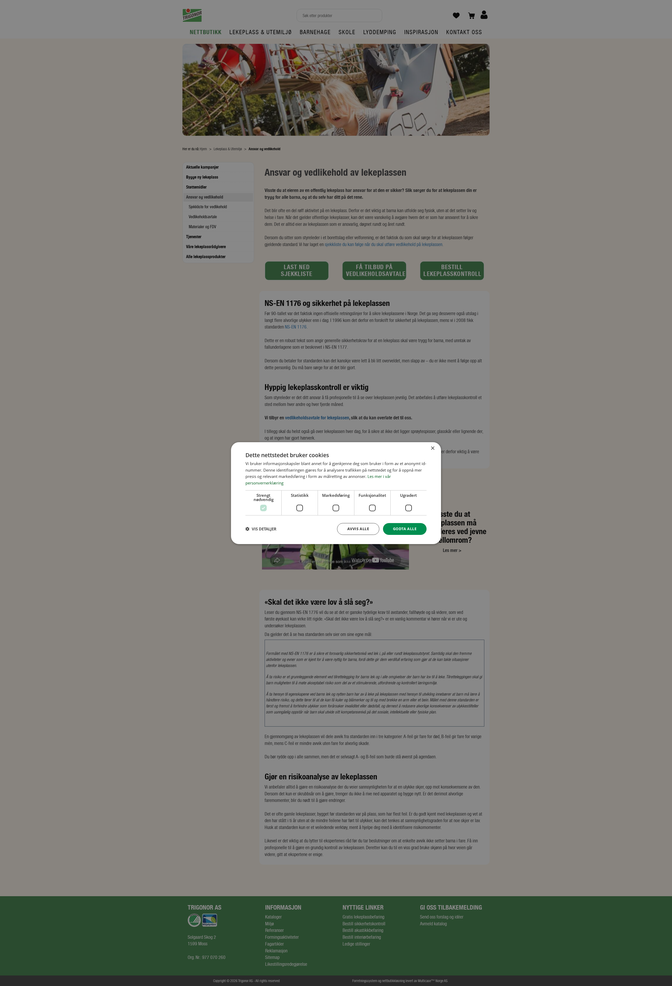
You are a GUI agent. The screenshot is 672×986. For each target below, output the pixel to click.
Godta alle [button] (405, 528)
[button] (260, 529)
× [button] (432, 448)
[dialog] (336, 493)
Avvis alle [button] (358, 528)
